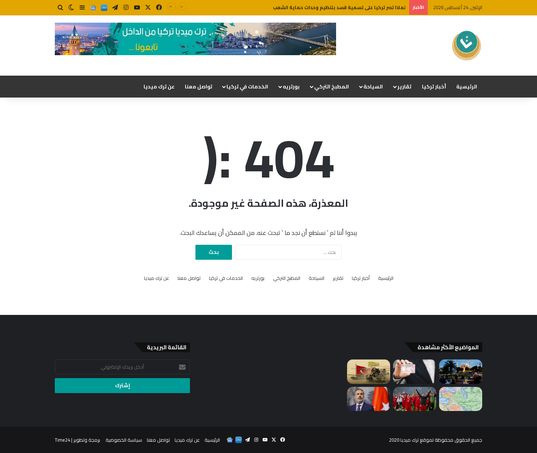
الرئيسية (466, 86)
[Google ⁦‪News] (93, 7)
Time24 (62, 439)
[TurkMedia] (466, 45)
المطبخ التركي (331, 86)
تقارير (404, 86)
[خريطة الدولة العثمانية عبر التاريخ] (460, 399)
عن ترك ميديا (159, 86)
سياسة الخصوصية (124, 439)
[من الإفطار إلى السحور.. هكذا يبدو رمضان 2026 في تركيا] (460, 371)
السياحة (373, 86)
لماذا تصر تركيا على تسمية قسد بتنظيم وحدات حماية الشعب (339, 7)
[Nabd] (104, 7)
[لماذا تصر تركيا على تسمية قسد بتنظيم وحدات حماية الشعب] (368, 371)
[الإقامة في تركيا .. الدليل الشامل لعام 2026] (414, 371)
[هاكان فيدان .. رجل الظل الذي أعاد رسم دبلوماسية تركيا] (368, 399)
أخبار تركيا (434, 86)
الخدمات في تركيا (247, 86)
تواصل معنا (198, 86)
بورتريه (291, 86)
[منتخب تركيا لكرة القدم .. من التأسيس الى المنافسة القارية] (414, 399)
